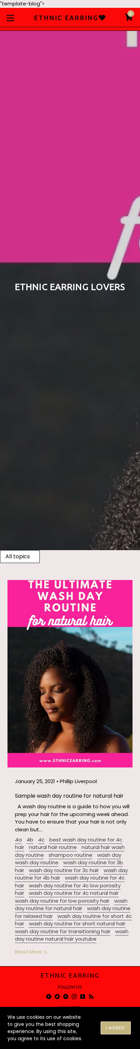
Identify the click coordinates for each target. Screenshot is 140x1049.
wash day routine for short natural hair (77, 923)
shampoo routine (70, 854)
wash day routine (36, 862)
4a (18, 839)
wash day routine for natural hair (71, 904)
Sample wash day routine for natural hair (69, 796)
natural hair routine (53, 847)
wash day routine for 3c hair (64, 870)
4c (41, 839)
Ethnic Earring (69, 975)
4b (30, 839)
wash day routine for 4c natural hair (74, 893)
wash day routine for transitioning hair (62, 931)
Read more (29, 951)
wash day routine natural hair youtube (71, 935)
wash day (109, 854)
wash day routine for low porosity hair (62, 900)
